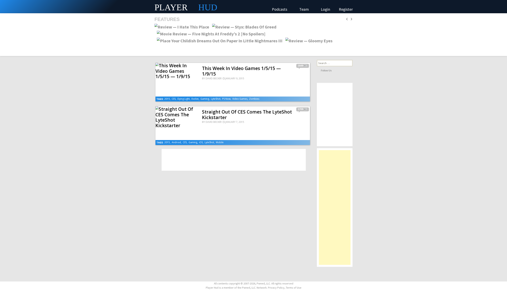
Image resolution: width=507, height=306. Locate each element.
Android (176, 142)
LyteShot (215, 98)
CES (174, 98)
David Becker (214, 78)
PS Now (226, 98)
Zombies (254, 98)
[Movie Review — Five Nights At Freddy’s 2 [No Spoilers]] (209, 33)
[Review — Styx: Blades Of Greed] (243, 26)
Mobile (220, 142)
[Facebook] (341, 70)
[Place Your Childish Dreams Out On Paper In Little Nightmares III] (218, 40)
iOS (201, 142)
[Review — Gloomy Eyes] (308, 40)
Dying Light (183, 98)
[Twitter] (336, 70)
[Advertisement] (335, 209)
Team (304, 9)
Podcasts (280, 9)
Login (325, 9)
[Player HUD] (59, 6)
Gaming (204, 98)
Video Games (239, 98)
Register (346, 9)
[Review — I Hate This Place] (181, 26)
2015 (167, 98)
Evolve (195, 98)
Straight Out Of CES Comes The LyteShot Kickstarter (247, 114)
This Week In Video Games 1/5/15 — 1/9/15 (241, 71)
